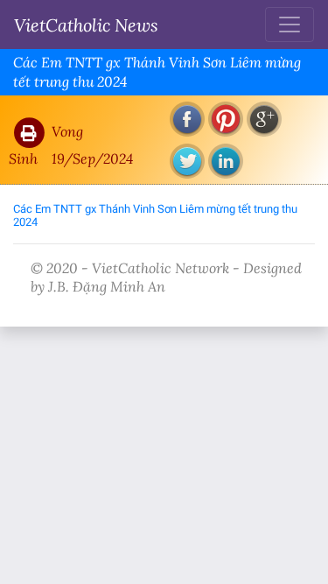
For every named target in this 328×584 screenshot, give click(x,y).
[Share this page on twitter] (187, 161)
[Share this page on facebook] (187, 119)
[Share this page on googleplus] (264, 119)
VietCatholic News (86, 24)
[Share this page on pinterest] (225, 119)
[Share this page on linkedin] (225, 161)
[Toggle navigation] (289, 24)
